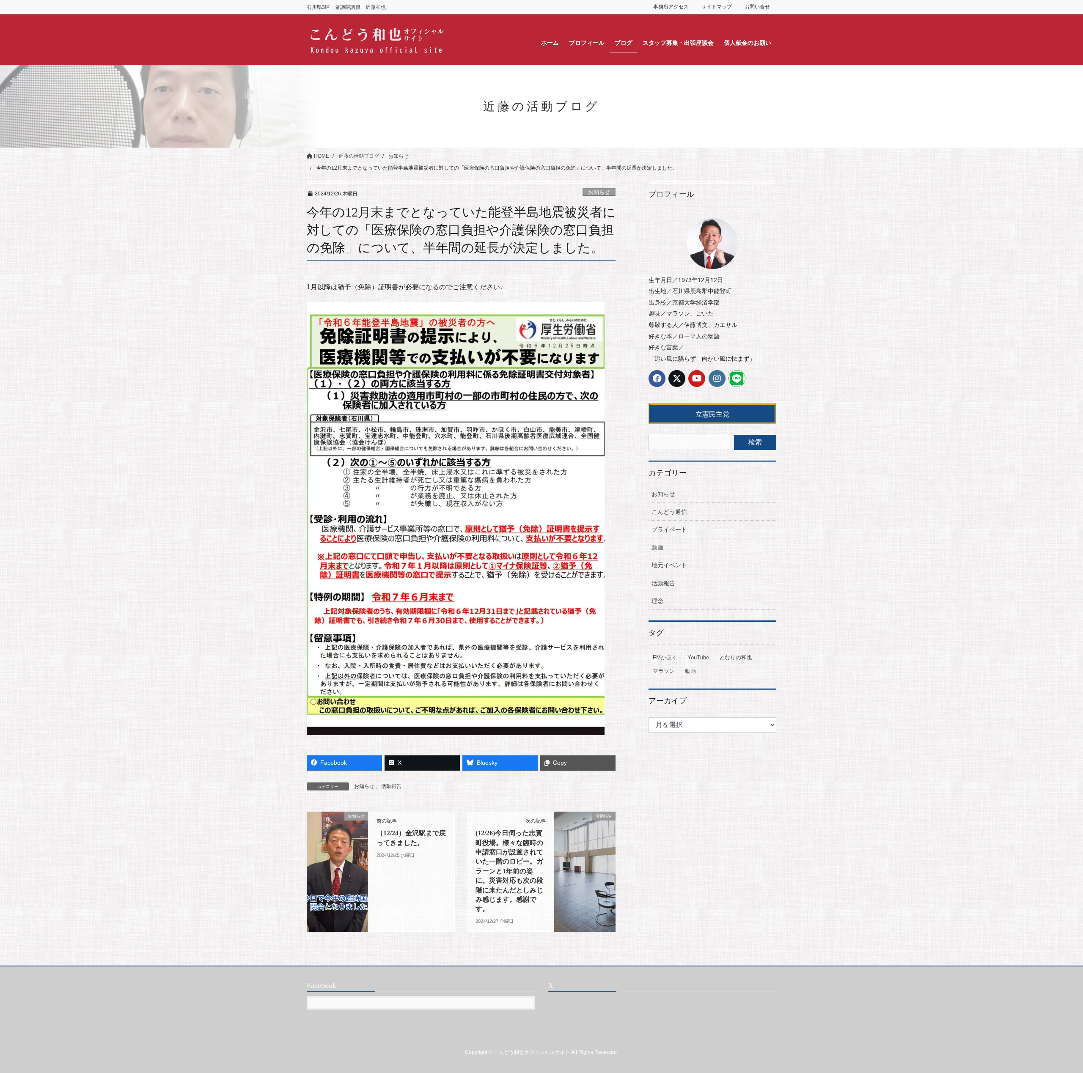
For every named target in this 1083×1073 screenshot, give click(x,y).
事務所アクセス (671, 7)
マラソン (664, 671)
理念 (657, 601)
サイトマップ (716, 7)
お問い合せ (757, 7)
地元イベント (669, 565)
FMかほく (665, 657)
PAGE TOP (1051, 1033)
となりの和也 (735, 657)
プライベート (669, 529)
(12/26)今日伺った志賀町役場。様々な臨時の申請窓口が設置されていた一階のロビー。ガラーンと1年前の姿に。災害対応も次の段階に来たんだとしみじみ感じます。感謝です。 (509, 870)
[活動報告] (585, 843)
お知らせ (599, 192)
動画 (657, 547)
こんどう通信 (669, 511)
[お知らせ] (337, 843)
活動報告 (391, 786)
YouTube (698, 657)
